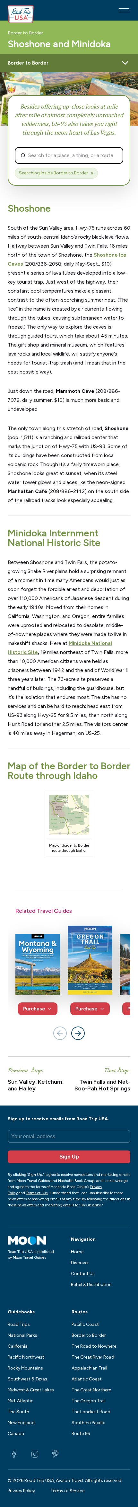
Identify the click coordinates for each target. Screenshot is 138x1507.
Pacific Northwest (26, 1357)
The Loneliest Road (91, 1411)
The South (18, 1411)
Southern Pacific (88, 1422)
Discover (80, 1262)
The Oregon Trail (89, 1401)
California (18, 1346)
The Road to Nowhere (94, 1346)
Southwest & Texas (27, 1379)
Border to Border (25, 33)
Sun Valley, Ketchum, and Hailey (36, 1085)
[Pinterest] (55, 1454)
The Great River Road (93, 1357)
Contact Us (83, 1273)
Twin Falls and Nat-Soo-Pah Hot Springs (102, 1085)
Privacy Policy (21, 1491)
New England (21, 1422)
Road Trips (19, 1324)
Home (77, 1252)
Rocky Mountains (25, 1368)
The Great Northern (91, 1390)
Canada (16, 1433)
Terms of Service (67, 1491)
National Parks (22, 1335)
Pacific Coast (85, 1324)
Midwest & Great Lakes (31, 1390)
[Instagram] (34, 1454)
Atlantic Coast (87, 1379)
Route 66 (81, 1433)
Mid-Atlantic (20, 1401)
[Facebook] (14, 1454)
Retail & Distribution (91, 1284)
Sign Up (69, 1156)
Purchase (34, 1009)
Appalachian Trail (89, 1368)
